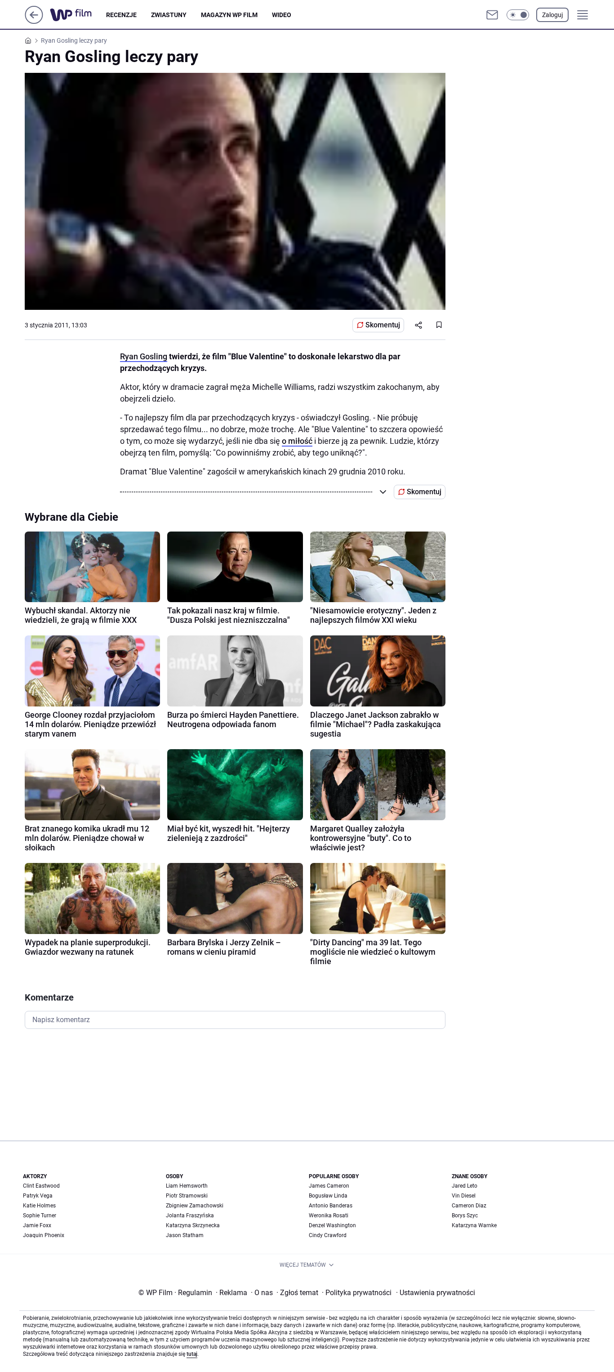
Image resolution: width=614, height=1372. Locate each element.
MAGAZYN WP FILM (229, 14)
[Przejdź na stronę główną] (34, 21)
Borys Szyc (465, 1215)
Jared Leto (464, 1186)
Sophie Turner (39, 1215)
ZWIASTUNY (169, 14)
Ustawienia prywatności (435, 1292)
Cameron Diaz (469, 1205)
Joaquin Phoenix (43, 1235)
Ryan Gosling (143, 356)
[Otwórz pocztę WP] (492, 15)
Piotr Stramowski (187, 1196)
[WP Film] (78, 15)
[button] (518, 14)
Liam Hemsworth (187, 1186)
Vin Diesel (464, 1196)
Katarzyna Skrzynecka (193, 1225)
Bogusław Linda (328, 1196)
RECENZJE (121, 14)
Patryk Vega (38, 1196)
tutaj (192, 1354)
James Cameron (329, 1186)
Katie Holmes (39, 1205)
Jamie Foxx (37, 1225)
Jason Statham (185, 1235)
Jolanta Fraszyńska (190, 1215)
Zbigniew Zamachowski (194, 1205)
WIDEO (281, 14)
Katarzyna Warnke (474, 1225)
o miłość (297, 441)
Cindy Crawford (328, 1235)
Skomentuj (382, 325)
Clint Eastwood (41, 1186)
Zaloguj (552, 14)
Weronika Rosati (328, 1215)
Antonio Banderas (330, 1205)
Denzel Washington (332, 1225)
